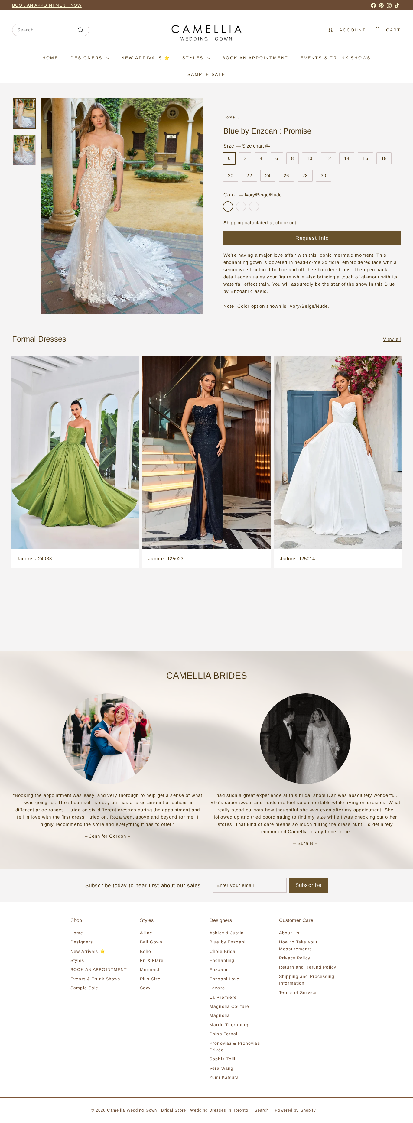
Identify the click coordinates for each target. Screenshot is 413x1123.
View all (392, 339)
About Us (289, 932)
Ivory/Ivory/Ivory (241, 206)
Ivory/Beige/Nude (228, 206)
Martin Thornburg (229, 1024)
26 (286, 175)
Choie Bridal (223, 951)
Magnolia (220, 1015)
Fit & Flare (152, 960)
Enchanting (222, 960)
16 (365, 158)
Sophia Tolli (223, 1058)
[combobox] (50, 30)
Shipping (233, 222)
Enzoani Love (225, 978)
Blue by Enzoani (228, 942)
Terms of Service (298, 992)
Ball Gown (151, 942)
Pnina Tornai (224, 1033)
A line (146, 932)
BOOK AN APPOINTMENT (255, 57)
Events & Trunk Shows (336, 57)
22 (249, 175)
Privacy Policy (294, 958)
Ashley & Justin (227, 932)
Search (262, 1110)
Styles (194, 57)
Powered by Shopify (295, 1110)
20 (230, 175)
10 (309, 158)
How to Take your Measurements (298, 945)
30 (323, 175)
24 (268, 175)
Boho (145, 951)
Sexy (145, 987)
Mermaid (149, 969)
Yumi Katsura (224, 1077)
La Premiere (223, 997)
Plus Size (150, 978)
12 (328, 158)
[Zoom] (122, 206)
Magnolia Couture (229, 1006)
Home (50, 57)
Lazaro (217, 987)
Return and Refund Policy (307, 967)
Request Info (312, 238)
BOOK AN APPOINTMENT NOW (47, 5)
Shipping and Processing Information (306, 979)
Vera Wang (221, 1068)
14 (347, 158)
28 (305, 175)
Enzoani (218, 969)
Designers (87, 57)
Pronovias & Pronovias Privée (235, 1046)
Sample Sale (206, 74)
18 (384, 158)
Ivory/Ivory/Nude (254, 206)
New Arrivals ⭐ (145, 57)
